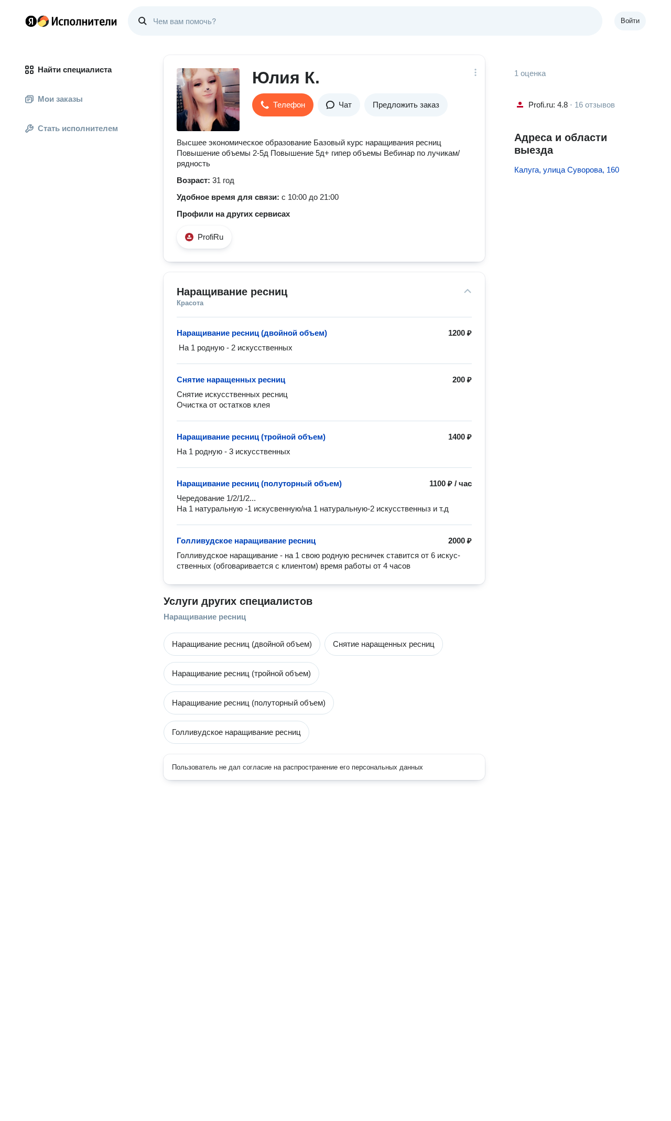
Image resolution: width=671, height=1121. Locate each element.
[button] (282, 104)
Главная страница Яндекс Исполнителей (71, 21)
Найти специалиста (75, 69)
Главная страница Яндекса (31, 21)
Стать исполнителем (78, 128)
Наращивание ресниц (205, 616)
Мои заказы (60, 98)
